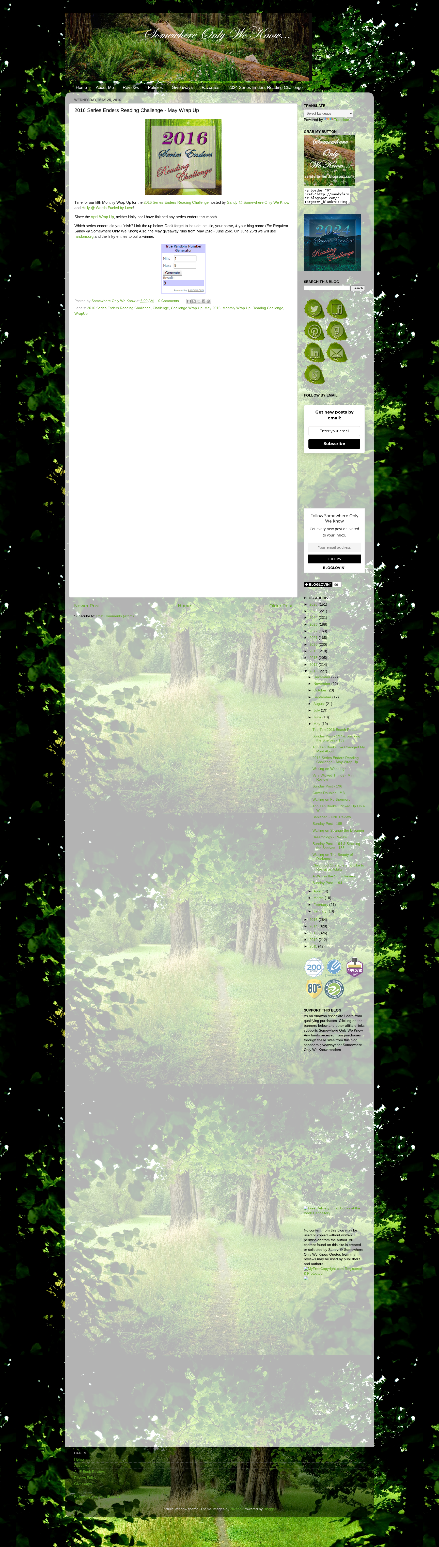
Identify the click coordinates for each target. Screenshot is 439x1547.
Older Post (280, 605)
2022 (314, 631)
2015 (314, 920)
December (322, 677)
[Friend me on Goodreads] (337, 339)
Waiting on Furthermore (331, 799)
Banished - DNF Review (331, 817)
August (319, 704)
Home (81, 87)
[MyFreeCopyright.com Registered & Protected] (334, 1273)
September (322, 697)
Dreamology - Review (329, 837)
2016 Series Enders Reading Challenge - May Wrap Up (335, 760)
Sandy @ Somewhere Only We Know (258, 202)
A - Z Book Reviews (89, 1472)
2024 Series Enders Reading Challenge (265, 87)
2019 (314, 651)
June (317, 717)
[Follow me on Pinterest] (314, 339)
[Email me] (337, 361)
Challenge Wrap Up (186, 308)
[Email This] (189, 301)
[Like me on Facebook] (337, 318)
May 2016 (213, 308)
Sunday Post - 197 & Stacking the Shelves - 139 (336, 738)
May (317, 724)
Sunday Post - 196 (327, 786)
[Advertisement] (334, 1365)
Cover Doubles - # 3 (328, 793)
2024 (314, 618)
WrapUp (81, 313)
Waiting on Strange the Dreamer (338, 830)
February (321, 905)
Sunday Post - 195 (327, 824)
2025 (314, 611)
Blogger (270, 1509)
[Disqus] (183, 387)
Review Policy (85, 1478)
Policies (155, 87)
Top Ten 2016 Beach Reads (334, 730)
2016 (314, 671)
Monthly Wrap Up (236, 308)
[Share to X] (198, 301)
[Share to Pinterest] (208, 301)
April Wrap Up (102, 217)
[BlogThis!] (193, 301)
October (320, 690)
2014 (314, 926)
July (317, 710)
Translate (341, 120)
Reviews (131, 87)
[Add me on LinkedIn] (314, 361)
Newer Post (87, 605)
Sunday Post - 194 (327, 883)
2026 (314, 604)
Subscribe (334, 443)
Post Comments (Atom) (115, 616)
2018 (314, 658)
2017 (314, 665)
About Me (105, 87)
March (319, 898)
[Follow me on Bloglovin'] (314, 383)
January (320, 911)
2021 (314, 638)
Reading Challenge (268, 308)
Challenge (161, 308)
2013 (314, 933)
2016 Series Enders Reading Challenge (176, 202)
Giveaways (182, 87)
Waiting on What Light (330, 769)
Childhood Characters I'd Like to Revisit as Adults (338, 867)
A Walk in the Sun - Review (333, 876)
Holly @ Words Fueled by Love (107, 208)
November (322, 684)
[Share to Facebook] (203, 301)
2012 (314, 940)
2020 (314, 644)
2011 (313, 946)
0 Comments (168, 301)
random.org (83, 236)
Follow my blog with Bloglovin (97, 1496)
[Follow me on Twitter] (314, 318)
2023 (314, 624)
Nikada (236, 1509)
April (317, 891)
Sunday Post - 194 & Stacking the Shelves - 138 (336, 846)
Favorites (211, 87)
